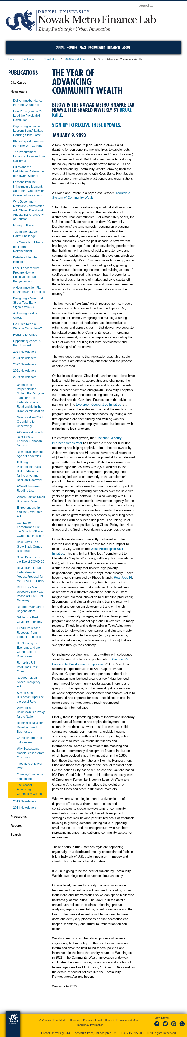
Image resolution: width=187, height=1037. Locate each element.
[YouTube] (182, 1026)
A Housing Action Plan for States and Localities (29, 290)
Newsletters (51, 59)
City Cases (18, 82)
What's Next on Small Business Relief (31, 499)
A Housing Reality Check (25, 315)
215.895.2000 (136, 1033)
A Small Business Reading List (28, 488)
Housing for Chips (25, 334)
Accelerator (74, 443)
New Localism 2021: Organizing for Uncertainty (30, 422)
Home (11, 59)
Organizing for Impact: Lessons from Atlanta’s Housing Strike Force (28, 131)
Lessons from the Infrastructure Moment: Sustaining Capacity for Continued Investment (28, 188)
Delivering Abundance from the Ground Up (28, 103)
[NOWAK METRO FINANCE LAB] (81, 30)
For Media (60, 1020)
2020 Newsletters (75, 59)
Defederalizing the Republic (25, 260)
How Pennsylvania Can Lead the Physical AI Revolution (28, 116)
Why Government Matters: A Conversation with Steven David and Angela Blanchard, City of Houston (28, 210)
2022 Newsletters (24, 364)
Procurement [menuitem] (96, 47)
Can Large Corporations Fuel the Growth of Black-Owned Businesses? (30, 529)
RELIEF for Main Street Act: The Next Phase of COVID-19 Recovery (30, 594)
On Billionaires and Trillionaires (29, 740)
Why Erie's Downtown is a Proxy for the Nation (31, 712)
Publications (29, 59)
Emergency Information (89, 1024)
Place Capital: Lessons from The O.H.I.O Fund (28, 143)
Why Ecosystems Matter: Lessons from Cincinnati (30, 753)
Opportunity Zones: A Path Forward (26, 343)
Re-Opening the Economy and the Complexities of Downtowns (28, 650)
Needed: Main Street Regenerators (30, 609)
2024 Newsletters (24, 351)
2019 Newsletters (24, 801)
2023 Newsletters (24, 358)
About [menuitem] (126, 47)
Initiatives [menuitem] (113, 47)
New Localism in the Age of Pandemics (30, 454)
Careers (75, 1020)
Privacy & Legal (92, 1020)
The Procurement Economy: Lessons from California (29, 156)
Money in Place (23, 225)
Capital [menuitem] (60, 47)
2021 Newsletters (24, 370)
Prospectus (19, 816)
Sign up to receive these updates (86, 125)
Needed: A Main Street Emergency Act (28, 682)
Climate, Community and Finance (30, 776)
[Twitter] (165, 1026)
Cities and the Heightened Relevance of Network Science (28, 171)
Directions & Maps (128, 1020)
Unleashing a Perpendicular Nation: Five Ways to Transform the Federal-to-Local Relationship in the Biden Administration (30, 398)
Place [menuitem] (83, 47)
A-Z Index (45, 1020)
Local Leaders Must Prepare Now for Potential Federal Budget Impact (26, 274)
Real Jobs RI (123, 577)
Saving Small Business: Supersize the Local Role (30, 697)
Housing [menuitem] (72, 47)
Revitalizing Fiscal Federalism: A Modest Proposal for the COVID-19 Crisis (30, 574)
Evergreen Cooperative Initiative (98, 404)
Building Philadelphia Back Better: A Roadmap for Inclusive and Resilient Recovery (29, 471)
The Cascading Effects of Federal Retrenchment (28, 247)
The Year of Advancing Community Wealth (29, 789)
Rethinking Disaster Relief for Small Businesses (30, 727)
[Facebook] (157, 1026)
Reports (16, 825)
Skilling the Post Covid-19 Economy (29, 620)
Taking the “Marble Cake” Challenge (25, 234)
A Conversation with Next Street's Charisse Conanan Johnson (30, 439)
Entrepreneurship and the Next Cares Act (29, 512)
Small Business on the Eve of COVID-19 (30, 559)
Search (16, 834)
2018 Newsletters (24, 807)
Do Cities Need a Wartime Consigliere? (27, 326)
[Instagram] (174, 1026)
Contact (109, 1020)
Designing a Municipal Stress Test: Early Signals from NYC (28, 303)
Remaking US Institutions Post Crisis (27, 667)
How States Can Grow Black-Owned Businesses (29, 546)
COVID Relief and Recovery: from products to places (29, 632)
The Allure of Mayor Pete (29, 766)
